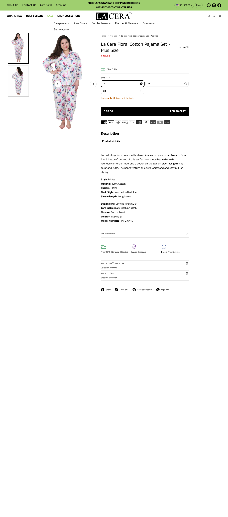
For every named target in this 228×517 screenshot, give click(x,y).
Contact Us (29, 5)
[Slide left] (57, 84)
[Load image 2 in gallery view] (18, 81)
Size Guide (112, 69)
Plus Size (79, 23)
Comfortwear (100, 23)
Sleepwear (60, 23)
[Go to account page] (214, 16)
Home (103, 36)
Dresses (148, 23)
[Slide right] (93, 84)
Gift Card (46, 5)
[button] (209, 16)
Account (61, 5)
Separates (60, 29)
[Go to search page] (209, 16)
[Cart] (219, 16)
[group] (111, 141)
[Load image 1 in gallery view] (18, 48)
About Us (12, 5)
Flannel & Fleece (125, 23)
